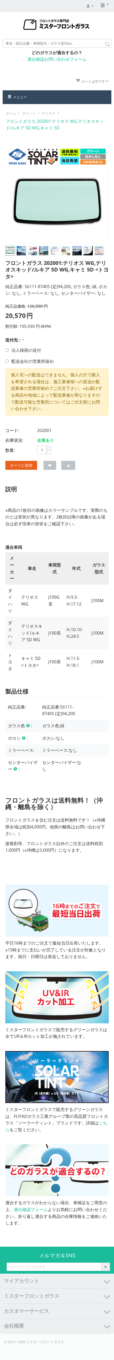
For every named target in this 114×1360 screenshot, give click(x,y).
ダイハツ (29, 113)
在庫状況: (14, 440)
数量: (10, 450)
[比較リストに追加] (68, 465)
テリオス (48, 113)
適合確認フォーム (31, 1209)
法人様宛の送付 (26, 350)
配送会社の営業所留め (32, 361)
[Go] (105, 1267)
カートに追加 (21, 465)
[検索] (107, 43)
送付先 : (13, 340)
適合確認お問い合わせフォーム (57, 59)
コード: (12, 430)
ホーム (11, 113)
